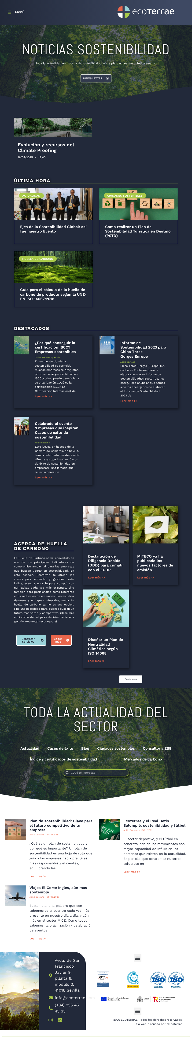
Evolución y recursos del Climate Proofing (46, 147)
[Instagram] (50, 1020)
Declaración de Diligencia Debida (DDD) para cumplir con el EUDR (106, 563)
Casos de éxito (60, 748)
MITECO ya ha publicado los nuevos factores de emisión (155, 563)
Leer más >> (43, 396)
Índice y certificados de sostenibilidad (63, 759)
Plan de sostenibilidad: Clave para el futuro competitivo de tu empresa (61, 825)
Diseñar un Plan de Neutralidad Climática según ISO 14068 (105, 646)
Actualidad (29, 748)
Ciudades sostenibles (116, 748)
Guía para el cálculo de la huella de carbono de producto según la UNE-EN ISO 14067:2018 (53, 294)
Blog (85, 748)
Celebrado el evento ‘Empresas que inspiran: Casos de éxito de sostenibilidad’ (57, 430)
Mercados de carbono (143, 759)
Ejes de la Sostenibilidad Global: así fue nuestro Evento (53, 229)
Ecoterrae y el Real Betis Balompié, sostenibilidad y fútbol (154, 823)
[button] (130, 679)
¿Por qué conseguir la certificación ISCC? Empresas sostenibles (55, 347)
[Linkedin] (60, 1020)
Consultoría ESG (157, 748)
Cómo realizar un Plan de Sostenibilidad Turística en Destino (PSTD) (138, 231)
